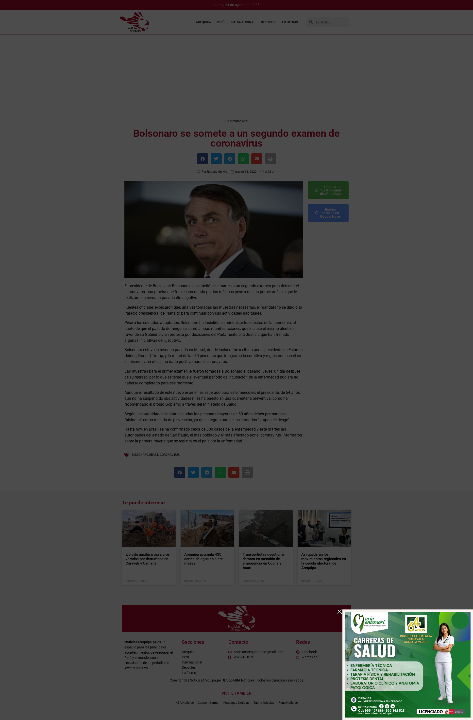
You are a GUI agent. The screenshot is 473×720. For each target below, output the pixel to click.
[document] (236, 360)
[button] (339, 611)
